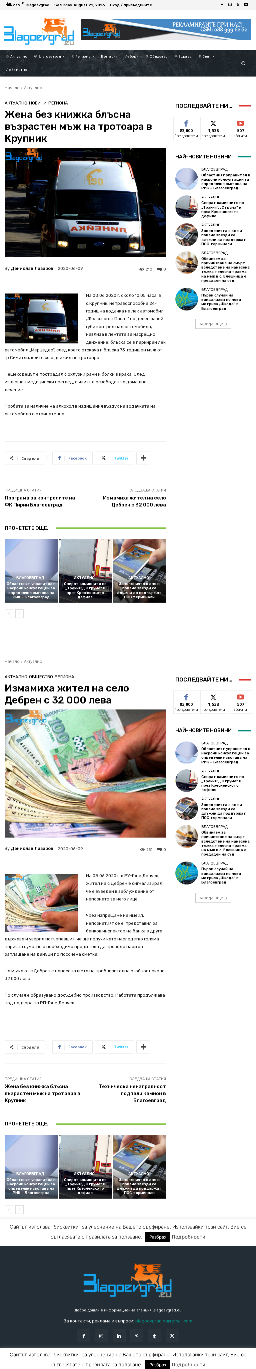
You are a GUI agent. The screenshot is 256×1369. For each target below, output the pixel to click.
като (186, 121)
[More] (143, 458)
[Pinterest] (136, 1335)
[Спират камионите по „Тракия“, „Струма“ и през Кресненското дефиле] (85, 571)
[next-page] (19, 613)
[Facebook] (222, 5)
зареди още (211, 323)
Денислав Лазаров (32, 268)
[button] (243, 63)
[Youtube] (246, 5)
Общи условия (76, 1363)
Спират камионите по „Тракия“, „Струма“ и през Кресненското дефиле (85, 590)
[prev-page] (9, 613)
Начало (12, 88)
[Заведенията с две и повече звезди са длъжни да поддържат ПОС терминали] (139, 571)
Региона (58, 103)
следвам (213, 121)
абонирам (240, 121)
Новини (38, 103)
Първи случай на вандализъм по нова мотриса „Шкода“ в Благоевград (221, 302)
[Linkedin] (119, 1335)
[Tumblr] (154, 1335)
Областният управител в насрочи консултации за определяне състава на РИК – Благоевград (31, 590)
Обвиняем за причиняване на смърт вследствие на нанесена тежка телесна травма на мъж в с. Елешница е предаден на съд (225, 270)
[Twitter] (238, 5)
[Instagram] (230, 5)
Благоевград (30, 578)
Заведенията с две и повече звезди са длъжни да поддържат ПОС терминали (139, 590)
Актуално (33, 88)
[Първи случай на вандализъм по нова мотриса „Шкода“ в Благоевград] (186, 299)
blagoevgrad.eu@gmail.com (163, 1320)
